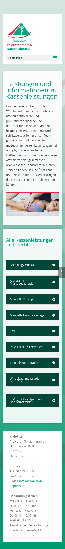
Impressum (17, 486)
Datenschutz (18, 456)
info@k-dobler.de (31, 481)
